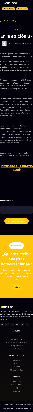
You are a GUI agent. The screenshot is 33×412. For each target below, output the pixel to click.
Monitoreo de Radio (16, 336)
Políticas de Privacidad (6, 408)
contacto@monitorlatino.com (23, 408)
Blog (16, 388)
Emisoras (16, 360)
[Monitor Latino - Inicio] (9, 3)
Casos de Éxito (16, 384)
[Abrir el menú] (30, 3)
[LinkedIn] (17, 324)
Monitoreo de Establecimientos (16, 342)
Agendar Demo (8, 8)
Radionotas (16, 349)
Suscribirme (16, 287)
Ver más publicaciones (16, 221)
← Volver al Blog (8, 20)
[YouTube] (27, 324)
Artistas (16, 363)
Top (16, 29)
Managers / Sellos (16, 370)
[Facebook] (2, 324)
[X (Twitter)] (12, 324)
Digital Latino (16, 381)
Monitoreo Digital (16, 339)
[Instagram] (7, 324)
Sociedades (16, 367)
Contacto (16, 391)
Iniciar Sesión (22, 8)
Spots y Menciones (16, 346)
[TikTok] (22, 324)
